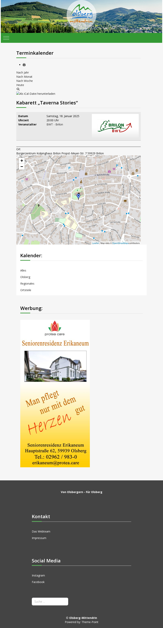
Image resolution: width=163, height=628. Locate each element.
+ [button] (21, 160)
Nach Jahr (22, 72)
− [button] (21, 166)
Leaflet (95, 243)
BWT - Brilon (55, 124)
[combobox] (50, 601)
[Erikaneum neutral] (55, 393)
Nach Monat (24, 76)
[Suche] (18, 89)
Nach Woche (24, 81)
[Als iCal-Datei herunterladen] (35, 93)
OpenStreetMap (120, 243)
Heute (20, 85)
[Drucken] (24, 65)
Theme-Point (90, 622)
